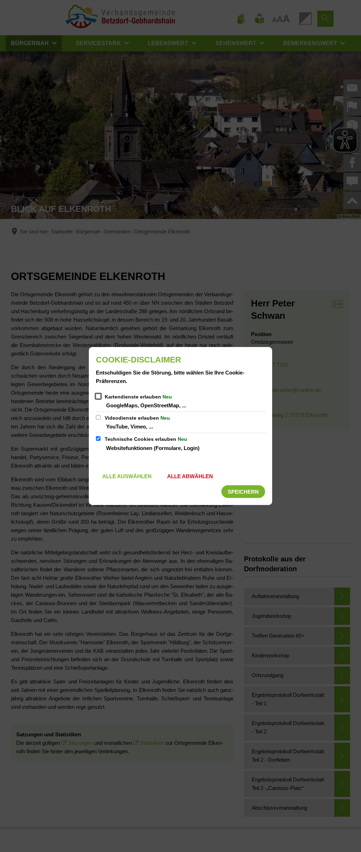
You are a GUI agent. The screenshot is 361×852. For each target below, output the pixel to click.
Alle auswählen (127, 476)
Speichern (243, 492)
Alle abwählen (190, 476)
